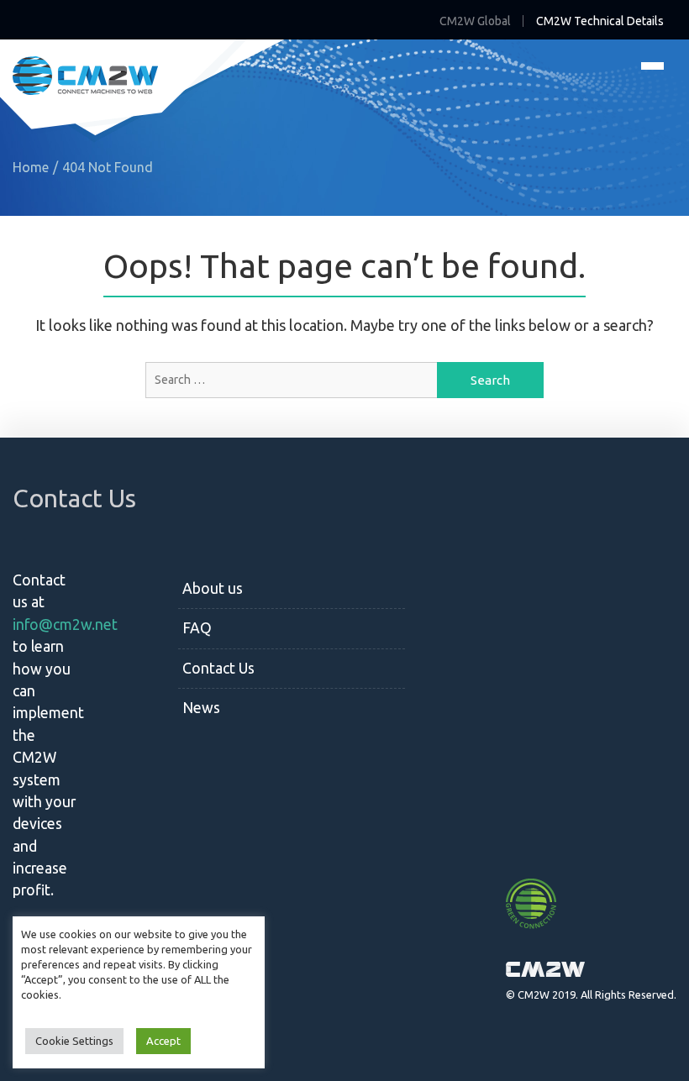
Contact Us (218, 668)
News (201, 708)
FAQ (197, 628)
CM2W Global (475, 21)
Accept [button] (163, 1041)
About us (212, 588)
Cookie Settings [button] (74, 1041)
